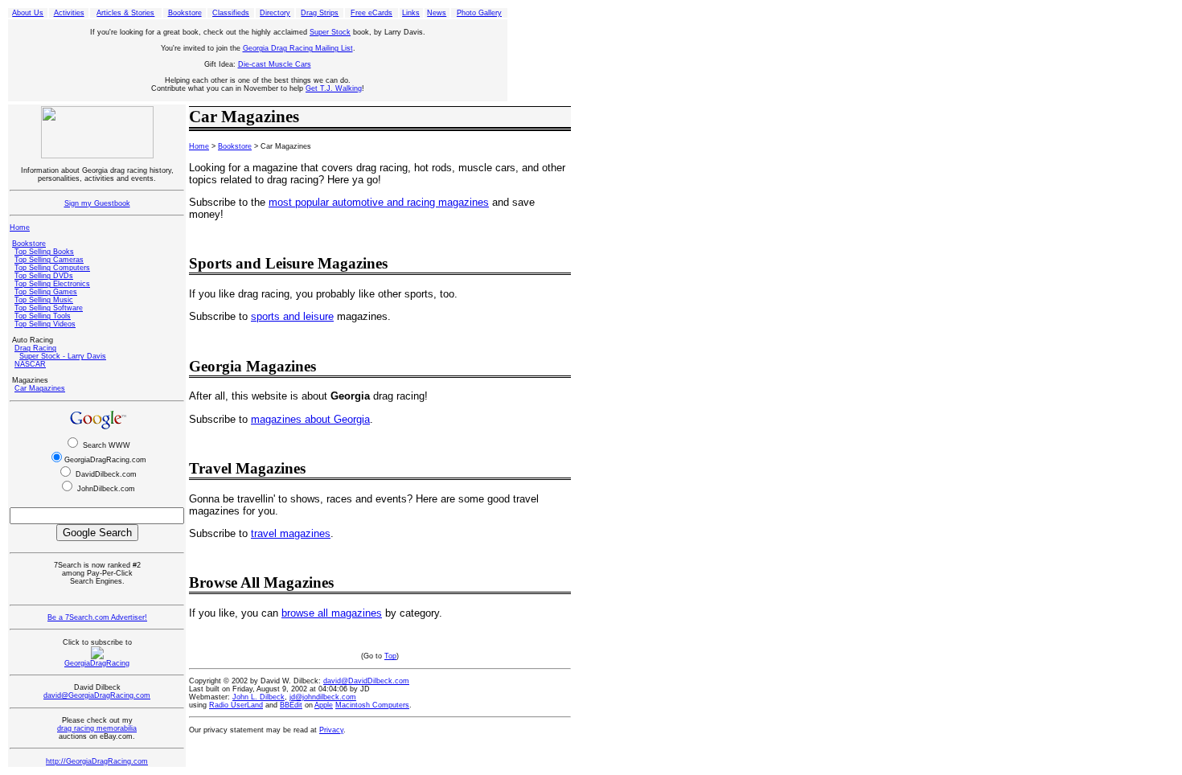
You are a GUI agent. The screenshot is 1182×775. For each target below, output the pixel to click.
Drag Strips (320, 13)
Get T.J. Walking (334, 88)
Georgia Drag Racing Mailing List (298, 48)
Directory (275, 13)
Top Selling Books (44, 252)
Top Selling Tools (42, 316)
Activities (69, 13)
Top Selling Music (43, 300)
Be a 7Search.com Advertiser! (97, 617)
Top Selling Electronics (52, 284)
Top (390, 656)
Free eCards (371, 13)
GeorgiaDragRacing (96, 663)
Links (411, 13)
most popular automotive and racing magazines (379, 202)
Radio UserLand (236, 705)
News (436, 13)
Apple (323, 705)
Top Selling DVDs (43, 276)
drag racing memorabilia (97, 728)
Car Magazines (39, 388)
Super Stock (330, 32)
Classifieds (230, 13)
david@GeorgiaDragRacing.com (96, 695)
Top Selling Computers (52, 268)
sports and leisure (292, 316)
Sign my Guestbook (97, 203)
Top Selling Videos (45, 324)
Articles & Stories (125, 13)
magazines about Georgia (310, 419)
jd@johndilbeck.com (322, 697)
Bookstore (185, 13)
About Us (27, 13)
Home (20, 227)
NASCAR (30, 364)
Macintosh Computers (372, 705)
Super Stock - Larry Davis (62, 356)
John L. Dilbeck (258, 697)
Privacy (331, 730)
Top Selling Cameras (49, 260)
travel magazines (290, 533)
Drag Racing (35, 348)
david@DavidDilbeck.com (366, 681)
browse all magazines (331, 613)
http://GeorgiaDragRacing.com (97, 761)
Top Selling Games (45, 292)
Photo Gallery (479, 13)
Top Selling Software (48, 308)
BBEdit (291, 705)
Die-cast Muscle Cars (274, 64)
